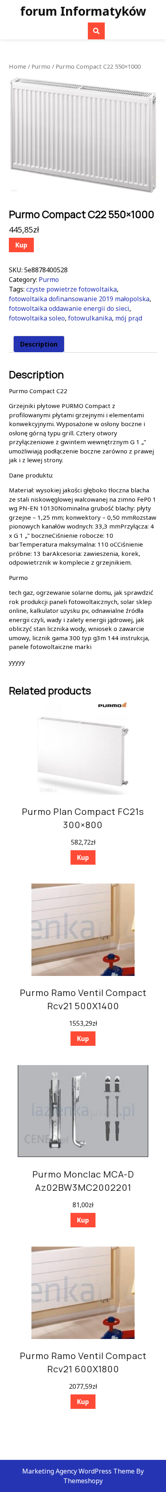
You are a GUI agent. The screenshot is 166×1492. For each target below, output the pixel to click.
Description (39, 344)
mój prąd (128, 318)
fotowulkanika (90, 318)
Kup (21, 245)
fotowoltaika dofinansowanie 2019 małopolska (79, 298)
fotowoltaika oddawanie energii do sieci (69, 308)
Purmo (40, 66)
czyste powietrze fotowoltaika (71, 289)
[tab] (38, 344)
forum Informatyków (83, 11)
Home (17, 66)
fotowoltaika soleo (37, 318)
